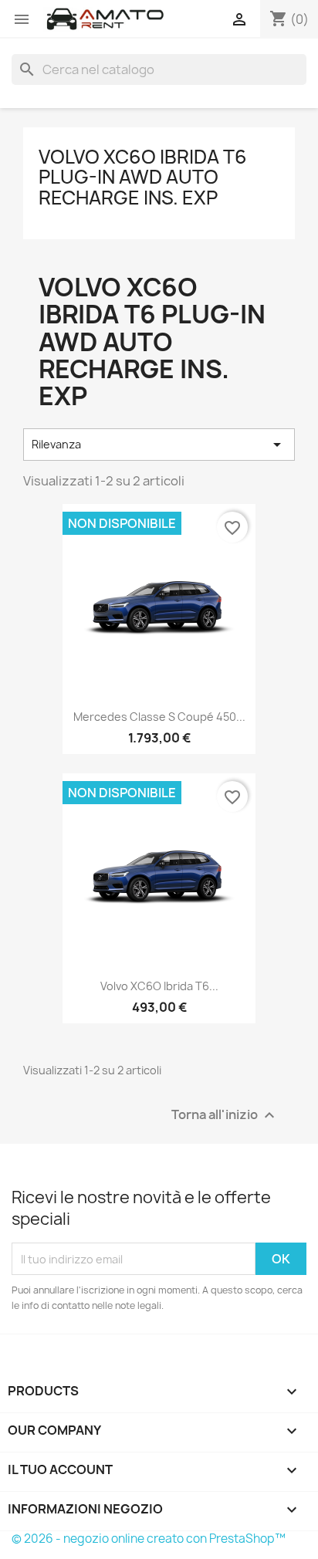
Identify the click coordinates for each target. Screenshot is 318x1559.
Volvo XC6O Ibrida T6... (159, 986)
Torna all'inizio (225, 1115)
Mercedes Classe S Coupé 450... (159, 716)
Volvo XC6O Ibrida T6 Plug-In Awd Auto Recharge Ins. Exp (143, 177)
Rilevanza (159, 444)
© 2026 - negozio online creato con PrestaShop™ (149, 1538)
